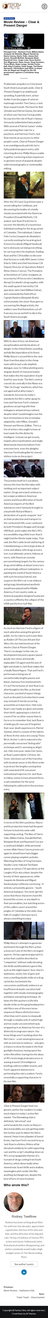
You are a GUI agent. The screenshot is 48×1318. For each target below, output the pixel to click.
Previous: (19, 1289)
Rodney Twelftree (24, 1216)
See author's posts (24, 1264)
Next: (30, 1296)
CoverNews (17, 1313)
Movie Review (9, 18)
